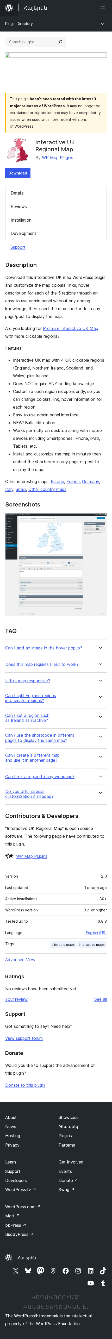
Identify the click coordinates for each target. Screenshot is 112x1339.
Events (65, 1171)
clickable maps (63, 945)
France (73, 481)
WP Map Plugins (57, 157)
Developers (16, 1180)
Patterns (67, 1145)
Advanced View (20, 959)
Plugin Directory (19, 23)
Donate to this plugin (25, 1085)
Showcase (69, 1117)
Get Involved (71, 1162)
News (10, 1126)
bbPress (15, 1225)
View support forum (24, 1038)
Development (23, 233)
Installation (21, 220)
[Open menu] (103, 8)
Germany (90, 481)
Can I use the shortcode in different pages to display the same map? (39, 738)
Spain (21, 489)
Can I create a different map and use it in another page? (32, 758)
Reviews (19, 206)
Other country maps (47, 489)
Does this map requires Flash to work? (42, 664)
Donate (68, 1180)
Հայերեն (26, 1257)
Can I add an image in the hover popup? (43, 648)
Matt (12, 1215)
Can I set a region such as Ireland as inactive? (27, 718)
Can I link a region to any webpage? (39, 776)
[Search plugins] (60, 42)
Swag (66, 1189)
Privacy (12, 1145)
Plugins (65, 1135)
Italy (9, 489)
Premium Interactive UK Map (70, 328)
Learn (10, 1162)
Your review (16, 999)
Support (18, 247)
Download (18, 173)
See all (100, 999)
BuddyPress (19, 1234)
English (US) (96, 932)
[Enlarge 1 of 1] (99, 520)
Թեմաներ (69, 1126)
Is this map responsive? (27, 680)
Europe (57, 481)
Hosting (12, 1135)
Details (17, 193)
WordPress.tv (20, 1189)
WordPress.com (23, 1206)
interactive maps (92, 945)
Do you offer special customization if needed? (29, 794)
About (11, 1117)
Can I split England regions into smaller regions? (30, 698)
